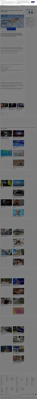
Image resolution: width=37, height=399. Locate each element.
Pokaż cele (33, 3)
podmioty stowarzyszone (9, 1)
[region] (18, 3)
